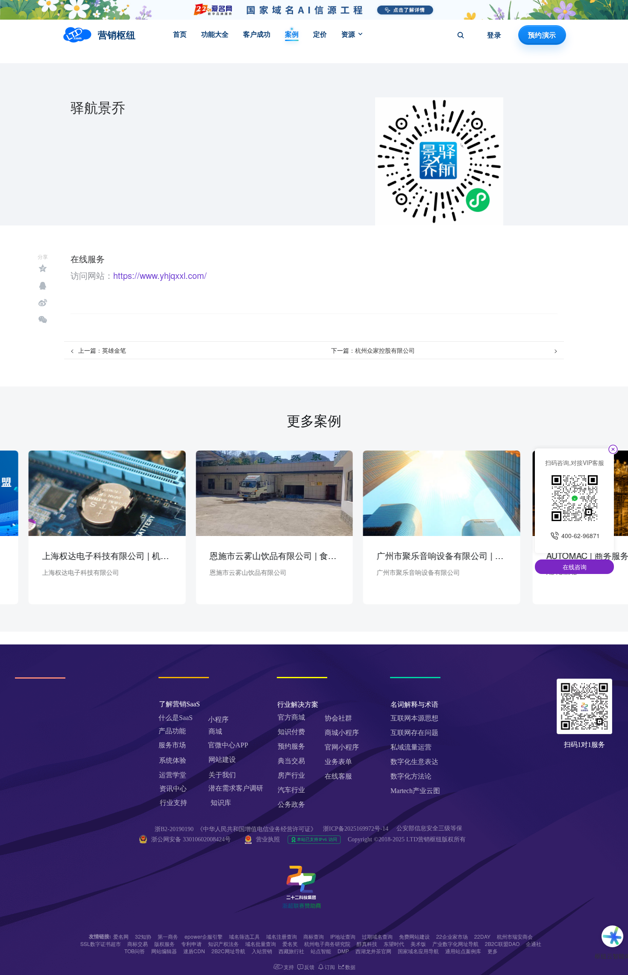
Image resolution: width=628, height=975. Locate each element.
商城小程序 (342, 732)
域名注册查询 (281, 936)
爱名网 (121, 936)
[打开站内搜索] (460, 35)
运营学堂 (172, 775)
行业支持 (173, 802)
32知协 (143, 936)
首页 (180, 34)
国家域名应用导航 (418, 951)
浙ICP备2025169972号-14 (355, 829)
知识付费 (291, 731)
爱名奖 (290, 943)
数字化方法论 (410, 776)
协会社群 (338, 718)
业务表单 (338, 761)
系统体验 (172, 760)
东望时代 (394, 943)
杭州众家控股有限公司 (385, 350)
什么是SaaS (175, 717)
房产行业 (291, 775)
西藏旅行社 (291, 951)
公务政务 (291, 804)
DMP (343, 951)
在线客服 (338, 776)
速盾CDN (194, 951)
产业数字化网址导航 (455, 943)
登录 (494, 35)
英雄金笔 (114, 350)
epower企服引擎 (204, 936)
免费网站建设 (414, 936)
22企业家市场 (452, 936)
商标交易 (137, 943)
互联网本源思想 (414, 718)
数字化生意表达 (414, 761)
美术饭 (418, 943)
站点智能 (321, 951)
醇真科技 (367, 943)
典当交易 (291, 760)
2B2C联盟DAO (502, 943)
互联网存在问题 (414, 732)
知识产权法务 (223, 943)
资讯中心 (173, 788)
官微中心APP (228, 745)
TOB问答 (134, 951)
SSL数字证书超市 (100, 943)
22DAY (482, 936)
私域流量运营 (410, 747)
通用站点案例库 (463, 951)
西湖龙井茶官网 (373, 951)
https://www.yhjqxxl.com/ (160, 275)
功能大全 (215, 34)
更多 (492, 951)
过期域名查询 (377, 936)
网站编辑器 (164, 951)
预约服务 (291, 746)
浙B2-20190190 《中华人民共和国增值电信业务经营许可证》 (236, 829)
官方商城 (291, 717)
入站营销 (262, 951)
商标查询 (313, 936)
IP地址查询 (342, 936)
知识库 (221, 802)
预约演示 (542, 35)
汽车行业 (291, 789)
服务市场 (172, 745)
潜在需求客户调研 (236, 788)
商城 (215, 731)
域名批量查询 (260, 943)
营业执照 (268, 839)
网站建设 (222, 759)
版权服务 (164, 943)
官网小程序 (342, 747)
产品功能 (172, 731)
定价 (320, 34)
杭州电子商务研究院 (327, 943)
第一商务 (168, 936)
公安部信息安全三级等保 (430, 828)
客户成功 (256, 34)
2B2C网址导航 (228, 951)
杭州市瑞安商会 (515, 936)
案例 (292, 34)
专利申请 (191, 943)
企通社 (533, 943)
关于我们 (222, 775)
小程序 (218, 719)
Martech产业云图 (415, 790)
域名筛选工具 (244, 936)
